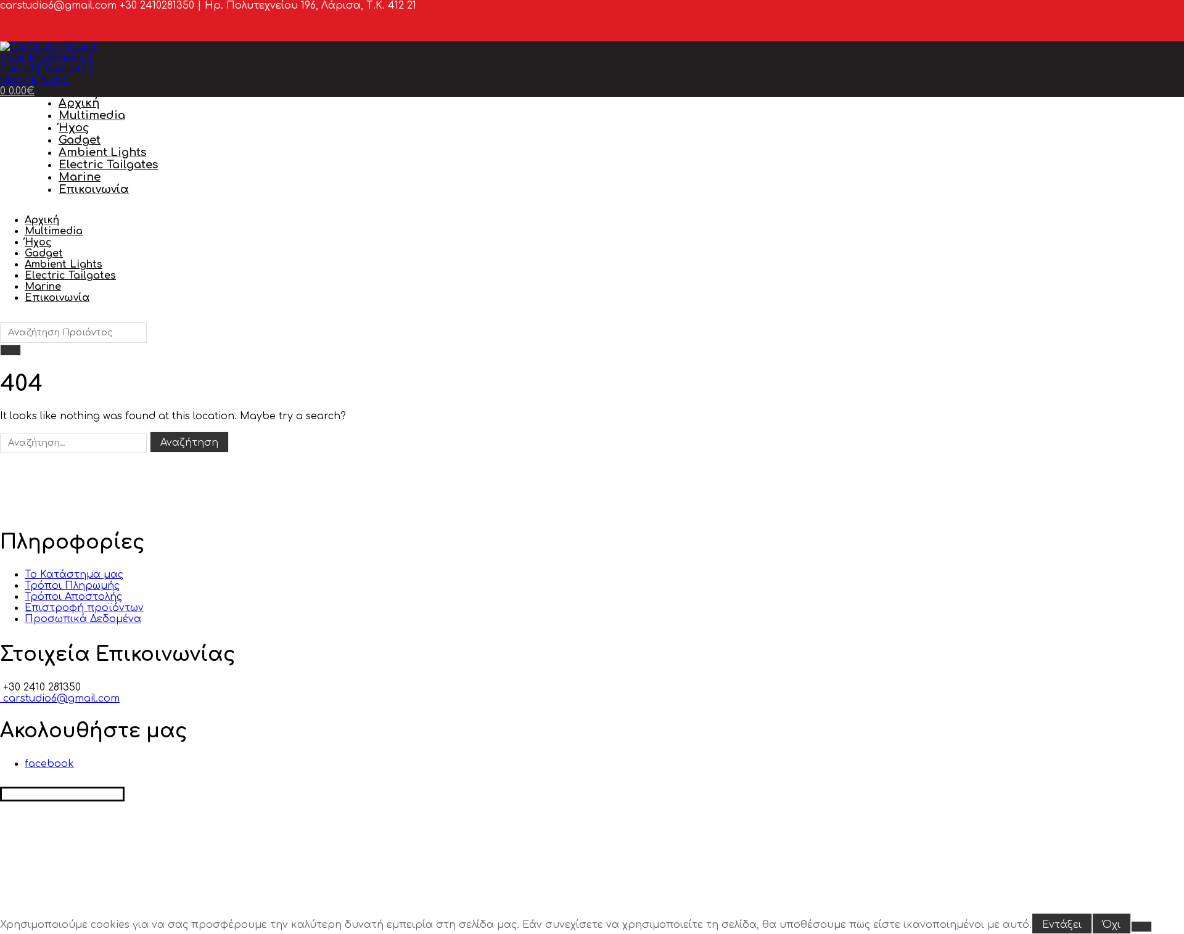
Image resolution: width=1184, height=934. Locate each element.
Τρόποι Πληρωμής (72, 585)
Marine (80, 177)
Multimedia (92, 115)
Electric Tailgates (108, 164)
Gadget (80, 140)
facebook (49, 763)
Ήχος (74, 127)
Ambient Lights (102, 152)
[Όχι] (1141, 926)
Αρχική (79, 103)
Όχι (1111, 924)
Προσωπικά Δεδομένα (83, 619)
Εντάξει (1062, 924)
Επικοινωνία (94, 189)
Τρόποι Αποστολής (73, 596)
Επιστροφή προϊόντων (84, 607)
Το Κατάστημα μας (74, 574)
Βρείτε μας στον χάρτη (62, 794)
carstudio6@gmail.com (60, 698)
